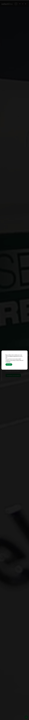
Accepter (9, 364)
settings (8, 361)
